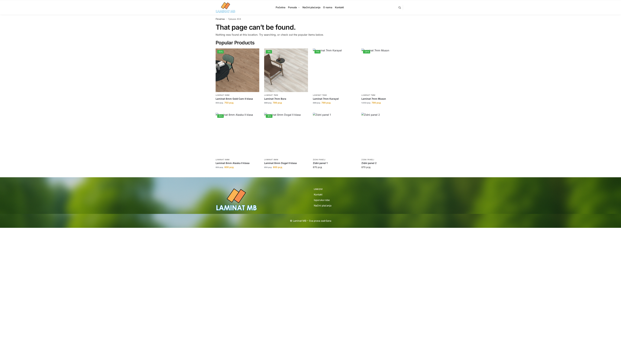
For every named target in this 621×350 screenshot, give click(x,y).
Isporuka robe (322, 200)
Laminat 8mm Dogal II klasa (280, 163)
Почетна (220, 19)
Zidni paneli (319, 159)
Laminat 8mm (223, 95)
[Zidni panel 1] (335, 135)
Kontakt (318, 194)
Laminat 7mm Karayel (326, 98)
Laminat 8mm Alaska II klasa (233, 163)
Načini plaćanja (322, 205)
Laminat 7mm (271, 95)
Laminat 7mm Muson (373, 98)
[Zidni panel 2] (383, 135)
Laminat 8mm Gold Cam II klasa (234, 98)
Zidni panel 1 (320, 163)
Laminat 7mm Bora (275, 98)
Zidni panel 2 (368, 163)
